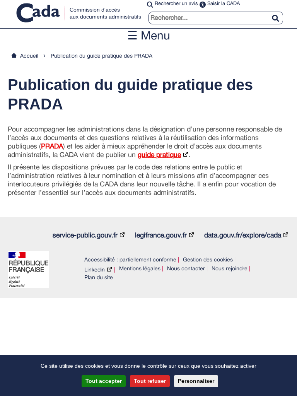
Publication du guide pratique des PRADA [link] (101, 56)
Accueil (29, 56)
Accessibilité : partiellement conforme (130, 260)
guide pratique (159, 155)
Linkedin (94, 270)
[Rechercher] (278, 13)
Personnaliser (196, 381)
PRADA (52, 146)
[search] (215, 18)
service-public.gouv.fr (85, 235)
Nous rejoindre (230, 268)
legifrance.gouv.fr (161, 235)
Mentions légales (139, 268)
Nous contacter (186, 268)
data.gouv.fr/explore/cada (242, 235)
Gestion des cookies (208, 260)
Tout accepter (103, 381)
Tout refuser (150, 381)
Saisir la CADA (223, 4)
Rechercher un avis (176, 4)
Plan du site (98, 277)
